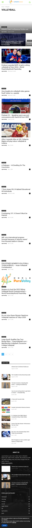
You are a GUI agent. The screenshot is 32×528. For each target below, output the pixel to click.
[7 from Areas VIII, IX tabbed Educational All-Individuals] (16, 180)
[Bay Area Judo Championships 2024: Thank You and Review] (6, 434)
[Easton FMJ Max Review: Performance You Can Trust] (6, 426)
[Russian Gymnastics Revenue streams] (6, 410)
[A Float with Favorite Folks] (6, 401)
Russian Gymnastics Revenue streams (20, 407)
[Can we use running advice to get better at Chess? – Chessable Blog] (6, 393)
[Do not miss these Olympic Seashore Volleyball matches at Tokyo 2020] (16, 306)
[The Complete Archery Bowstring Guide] (6, 377)
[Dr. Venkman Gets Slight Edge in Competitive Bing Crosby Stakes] (6, 418)
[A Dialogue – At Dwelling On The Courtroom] (16, 156)
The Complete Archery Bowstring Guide (20, 374)
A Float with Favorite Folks (17, 399)
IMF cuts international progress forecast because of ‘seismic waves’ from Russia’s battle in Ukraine (14, 239)
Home (3, 6)
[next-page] (12, 354)
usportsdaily (4, 71)
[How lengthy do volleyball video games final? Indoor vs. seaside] (16, 82)
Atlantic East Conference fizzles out (20, 366)
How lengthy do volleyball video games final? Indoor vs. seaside (16, 92)
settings (14, 522)
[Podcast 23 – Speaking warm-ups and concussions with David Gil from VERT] (16, 106)
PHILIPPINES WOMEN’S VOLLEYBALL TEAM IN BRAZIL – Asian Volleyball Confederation (15, 265)
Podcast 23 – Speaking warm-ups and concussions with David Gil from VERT (15, 116)
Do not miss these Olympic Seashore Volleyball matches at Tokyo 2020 (15, 316)
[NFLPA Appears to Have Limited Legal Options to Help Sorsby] (6, 442)
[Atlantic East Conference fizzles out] (16, 23)
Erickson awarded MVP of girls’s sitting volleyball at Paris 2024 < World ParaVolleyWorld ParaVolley (16, 67)
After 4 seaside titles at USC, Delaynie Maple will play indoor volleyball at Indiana (15, 141)
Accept (4, 525)
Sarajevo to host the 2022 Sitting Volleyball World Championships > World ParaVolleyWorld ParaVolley (14, 291)
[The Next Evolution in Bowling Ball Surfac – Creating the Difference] (6, 385)
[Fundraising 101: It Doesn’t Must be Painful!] (16, 204)
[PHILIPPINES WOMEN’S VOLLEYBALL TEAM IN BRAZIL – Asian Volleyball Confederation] (16, 254)
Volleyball (4, 39)
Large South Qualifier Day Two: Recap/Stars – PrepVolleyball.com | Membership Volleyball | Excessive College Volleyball (14, 342)
